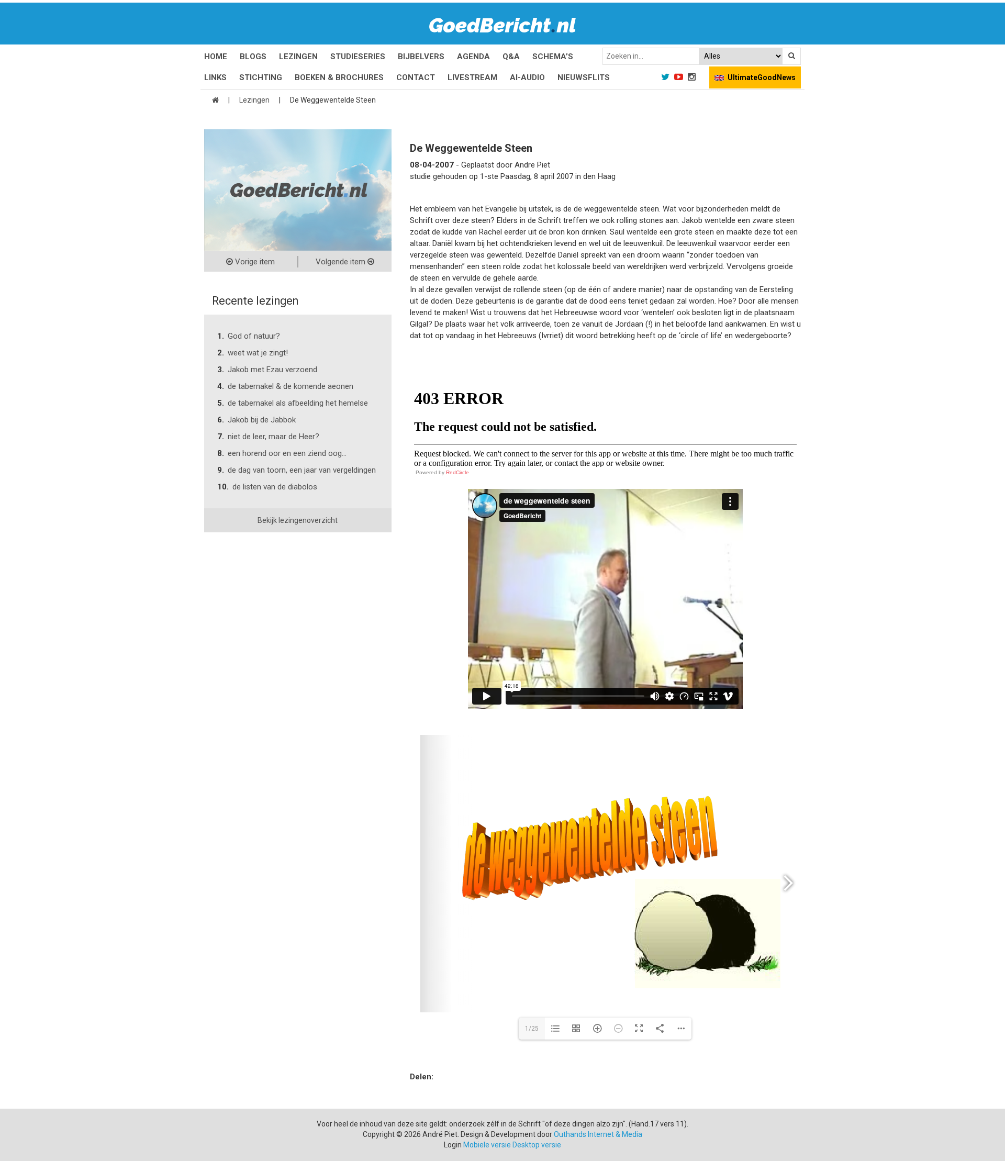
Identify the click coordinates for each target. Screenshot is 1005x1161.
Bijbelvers (421, 56)
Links (215, 77)
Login (453, 1145)
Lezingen (298, 56)
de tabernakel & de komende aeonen (290, 386)
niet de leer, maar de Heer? (273, 436)
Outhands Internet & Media (598, 1134)
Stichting (260, 77)
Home (215, 56)
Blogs (253, 56)
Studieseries (357, 56)
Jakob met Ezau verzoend (272, 369)
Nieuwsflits (583, 77)
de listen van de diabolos (274, 487)
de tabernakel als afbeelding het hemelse (298, 403)
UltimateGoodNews (762, 77)
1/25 (532, 1028)
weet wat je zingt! (258, 353)
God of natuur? (254, 336)
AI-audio (527, 77)
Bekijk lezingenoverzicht (298, 520)
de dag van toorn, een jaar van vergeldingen (302, 470)
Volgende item (341, 261)
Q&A (511, 56)
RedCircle (457, 472)
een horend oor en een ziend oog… (287, 453)
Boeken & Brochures (339, 77)
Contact (415, 77)
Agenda (473, 56)
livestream (472, 77)
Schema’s (552, 56)
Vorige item (254, 261)
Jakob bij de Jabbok (262, 420)
